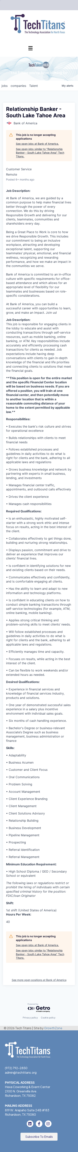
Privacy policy (30, 1017)
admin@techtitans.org (21, 1072)
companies (18, 86)
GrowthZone (53, 1028)
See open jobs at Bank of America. (37, 143)
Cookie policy (48, 1017)
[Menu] (30, 48)
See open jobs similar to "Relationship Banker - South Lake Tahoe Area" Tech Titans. (40, 152)
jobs (5, 86)
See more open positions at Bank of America (39, 980)
